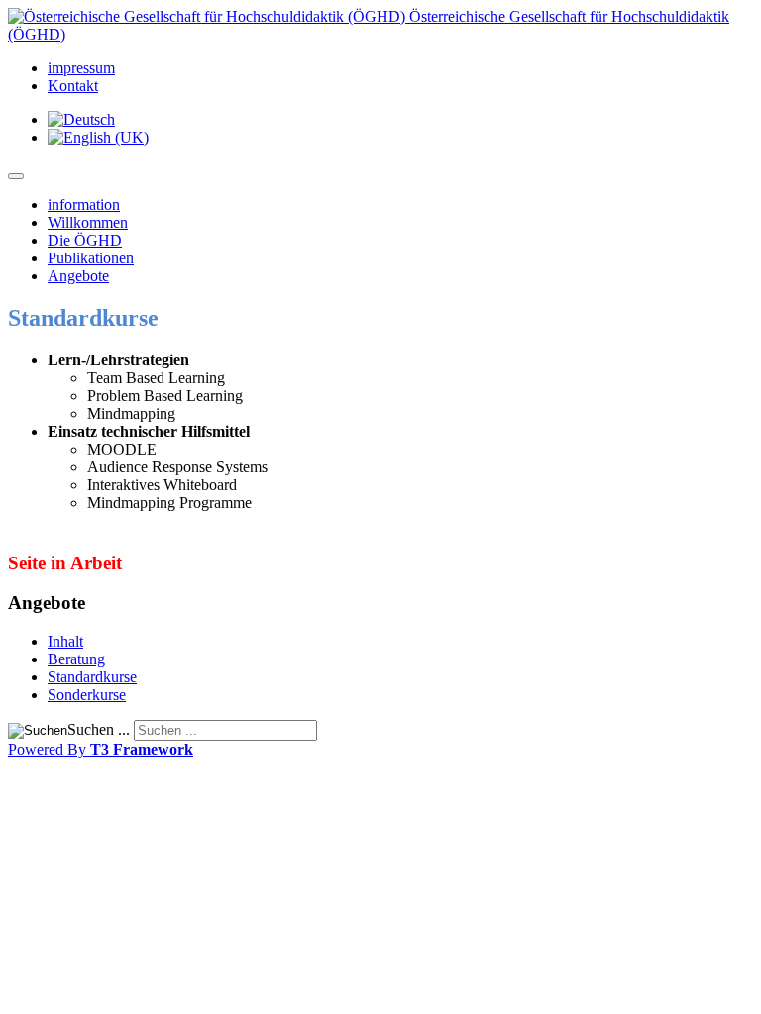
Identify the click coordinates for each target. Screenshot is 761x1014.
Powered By (100, 749)
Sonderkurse (87, 694)
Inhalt (65, 641)
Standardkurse (92, 676)
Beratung (76, 659)
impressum (81, 67)
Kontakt (73, 85)
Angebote (78, 275)
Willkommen (88, 222)
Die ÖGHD (85, 240)
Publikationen (91, 258)
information (84, 204)
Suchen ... (98, 729)
